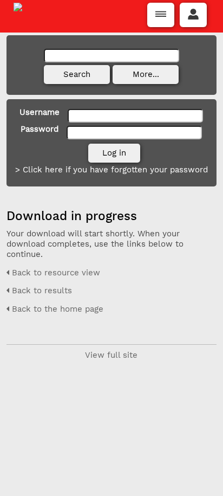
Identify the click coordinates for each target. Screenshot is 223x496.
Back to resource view (54, 273)
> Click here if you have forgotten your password (111, 170)
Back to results (40, 290)
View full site (111, 355)
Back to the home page (56, 309)
